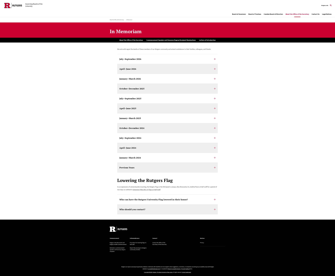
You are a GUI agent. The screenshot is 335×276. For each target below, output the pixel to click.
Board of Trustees (254, 14)
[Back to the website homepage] (13, 5)
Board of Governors (239, 14)
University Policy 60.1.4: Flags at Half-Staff (146, 190)
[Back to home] (118, 229)
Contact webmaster (186, 272)
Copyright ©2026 (148, 272)
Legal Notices (327, 14)
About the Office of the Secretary (297, 14)
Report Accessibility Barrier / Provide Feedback (179, 269)
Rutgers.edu (324, 5)
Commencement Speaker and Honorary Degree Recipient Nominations (171, 40)
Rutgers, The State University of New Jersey (163, 272)
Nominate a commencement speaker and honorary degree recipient (117, 249)
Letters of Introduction (207, 40)
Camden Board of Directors (273, 14)
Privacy (202, 242)
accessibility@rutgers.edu (154, 269)
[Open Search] (331, 5)
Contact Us (315, 14)
